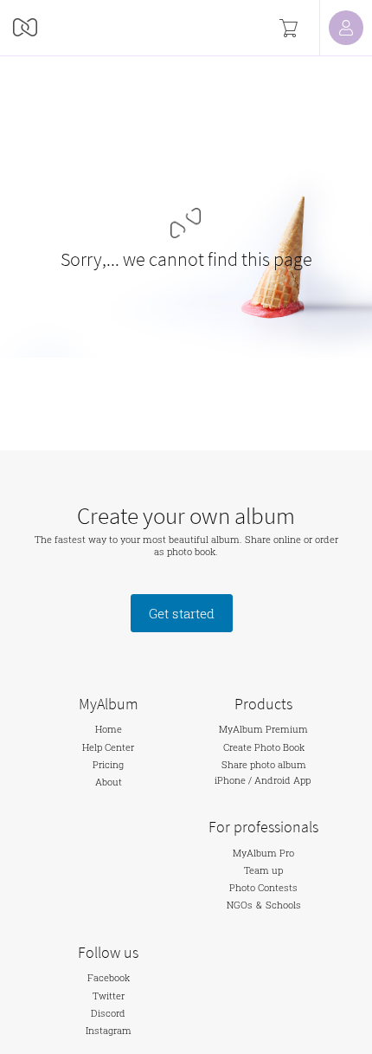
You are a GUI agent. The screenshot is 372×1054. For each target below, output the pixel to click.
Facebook (108, 978)
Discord (108, 1013)
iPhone (230, 780)
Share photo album (263, 765)
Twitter (109, 996)
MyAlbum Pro (263, 853)
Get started (182, 613)
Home (108, 729)
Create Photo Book (264, 747)
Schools (283, 906)
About (108, 782)
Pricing (108, 765)
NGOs (240, 906)
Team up (263, 870)
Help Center (108, 747)
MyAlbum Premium (263, 729)
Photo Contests (263, 888)
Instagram (108, 1031)
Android (272, 780)
